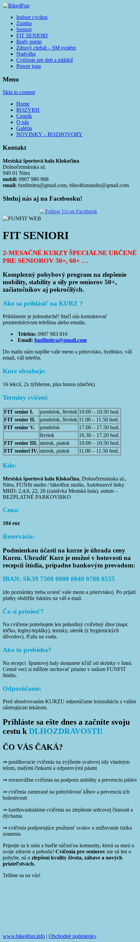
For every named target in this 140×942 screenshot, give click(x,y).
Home (23, 104)
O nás (22, 122)
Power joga (28, 66)
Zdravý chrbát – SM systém (46, 48)
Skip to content (19, 92)
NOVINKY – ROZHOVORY (49, 134)
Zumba (24, 23)
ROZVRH (27, 110)
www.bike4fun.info (24, 936)
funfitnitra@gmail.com (60, 340)
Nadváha (26, 54)
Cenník (24, 116)
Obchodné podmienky (73, 936)
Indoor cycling (32, 17)
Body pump (29, 41)
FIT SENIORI (32, 35)
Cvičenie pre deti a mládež (44, 60)
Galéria (24, 128)
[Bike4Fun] (16, 5)
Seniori (24, 29)
